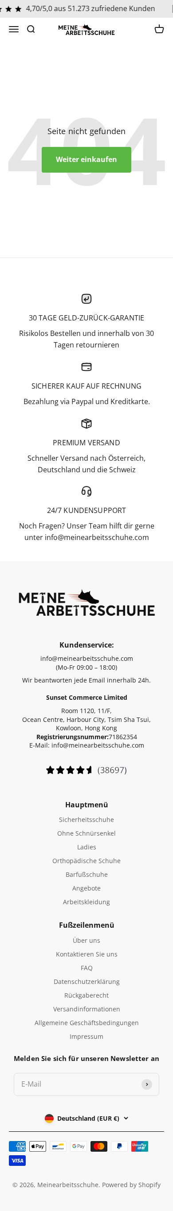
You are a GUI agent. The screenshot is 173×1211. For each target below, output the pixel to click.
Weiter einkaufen (86, 159)
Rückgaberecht (86, 995)
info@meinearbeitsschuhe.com (86, 658)
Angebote (86, 888)
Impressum (86, 1036)
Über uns (86, 940)
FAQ (87, 968)
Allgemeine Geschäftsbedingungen (87, 1022)
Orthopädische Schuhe (86, 860)
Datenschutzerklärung (87, 981)
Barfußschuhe (87, 874)
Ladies (86, 847)
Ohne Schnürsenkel (86, 833)
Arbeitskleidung (86, 902)
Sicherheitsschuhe (86, 819)
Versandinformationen (86, 1009)
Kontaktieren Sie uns (87, 954)
